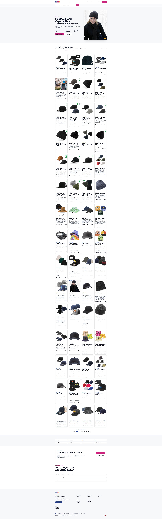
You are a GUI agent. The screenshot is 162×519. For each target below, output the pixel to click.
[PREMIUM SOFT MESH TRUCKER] (61, 310)
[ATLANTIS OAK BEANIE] (74, 135)
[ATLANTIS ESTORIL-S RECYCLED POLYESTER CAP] (61, 109)
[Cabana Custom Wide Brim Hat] (74, 210)
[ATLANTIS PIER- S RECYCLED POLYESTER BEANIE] (87, 135)
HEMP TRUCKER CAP (86, 268)
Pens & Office (78, 501)
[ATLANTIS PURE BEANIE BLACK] (100, 135)
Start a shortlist (104, 48)
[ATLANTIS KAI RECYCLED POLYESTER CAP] (100, 109)
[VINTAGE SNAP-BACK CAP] (61, 411)
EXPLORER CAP (85, 243)
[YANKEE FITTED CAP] (100, 411)
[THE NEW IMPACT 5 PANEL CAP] (100, 385)
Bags (83, 440)
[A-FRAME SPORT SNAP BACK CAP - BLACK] (74, 60)
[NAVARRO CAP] (87, 286)
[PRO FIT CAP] (74, 310)
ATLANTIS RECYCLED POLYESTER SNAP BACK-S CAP (87, 169)
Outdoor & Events (98, 442)
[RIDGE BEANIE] (100, 310)
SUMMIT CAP (59, 393)
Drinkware (71, 440)
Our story (56, 506)
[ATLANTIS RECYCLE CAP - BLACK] (74, 160)
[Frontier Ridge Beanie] (61, 261)
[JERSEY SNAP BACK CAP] (61, 286)
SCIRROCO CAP (72, 344)
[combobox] (67, 5)
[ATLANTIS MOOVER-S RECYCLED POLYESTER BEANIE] (61, 135)
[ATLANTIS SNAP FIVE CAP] (100, 160)
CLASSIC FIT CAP (85, 218)
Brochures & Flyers (89, 497)
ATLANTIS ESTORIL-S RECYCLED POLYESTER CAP (61, 118)
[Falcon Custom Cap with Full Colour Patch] (100, 235)
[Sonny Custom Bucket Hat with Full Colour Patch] (100, 336)
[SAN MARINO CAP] (61, 336)
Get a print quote (89, 501)
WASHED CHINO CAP (73, 418)
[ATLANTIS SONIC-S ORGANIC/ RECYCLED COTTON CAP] (61, 185)
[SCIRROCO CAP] (74, 336)
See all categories (68, 34)
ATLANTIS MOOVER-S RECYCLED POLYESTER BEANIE (61, 144)
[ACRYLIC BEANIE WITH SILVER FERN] (87, 60)
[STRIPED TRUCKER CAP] (100, 361)
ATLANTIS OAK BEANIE (73, 143)
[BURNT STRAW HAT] (61, 210)
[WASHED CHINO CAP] (74, 411)
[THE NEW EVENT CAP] (87, 385)
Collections (99, 497)
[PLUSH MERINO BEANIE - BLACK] (100, 286)
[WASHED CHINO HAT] (87, 411)
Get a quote (104, 1)
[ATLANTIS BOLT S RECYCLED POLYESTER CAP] (74, 84)
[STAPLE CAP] (61, 361)
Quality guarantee (57, 507)
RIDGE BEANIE (98, 317)
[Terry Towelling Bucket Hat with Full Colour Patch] (74, 385)
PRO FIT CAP (71, 317)
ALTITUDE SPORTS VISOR (100, 68)
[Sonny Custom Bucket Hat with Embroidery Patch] (87, 336)
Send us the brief (58, 502)
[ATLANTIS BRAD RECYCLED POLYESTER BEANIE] (87, 84)
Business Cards (89, 496)
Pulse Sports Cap (85, 317)
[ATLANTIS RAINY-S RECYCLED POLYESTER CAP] (61, 160)
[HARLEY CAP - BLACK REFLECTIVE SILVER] (74, 261)
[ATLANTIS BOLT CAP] (61, 84)
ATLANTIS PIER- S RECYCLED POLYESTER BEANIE (87, 144)
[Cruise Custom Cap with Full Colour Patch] (100, 210)
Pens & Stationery (59, 442)
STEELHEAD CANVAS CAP (74, 369)
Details (105, 74)
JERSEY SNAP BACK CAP (61, 293)
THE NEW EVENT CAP (86, 393)
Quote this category (59, 34)
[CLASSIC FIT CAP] (87, 210)
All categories (78, 502)
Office (83, 442)
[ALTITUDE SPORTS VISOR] (100, 60)
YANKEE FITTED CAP (99, 418)
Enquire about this (98, 74)
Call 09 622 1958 (101, 455)
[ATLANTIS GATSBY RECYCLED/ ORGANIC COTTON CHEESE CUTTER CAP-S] (74, 109)
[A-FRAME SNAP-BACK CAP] (61, 60)
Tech (96, 440)
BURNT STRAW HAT (60, 218)
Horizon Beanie (98, 268)
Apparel (58, 440)
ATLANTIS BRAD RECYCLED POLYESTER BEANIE (87, 93)
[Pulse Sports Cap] (87, 310)
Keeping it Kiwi (57, 508)
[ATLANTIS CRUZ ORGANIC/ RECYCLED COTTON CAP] (100, 84)
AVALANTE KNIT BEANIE (100, 193)
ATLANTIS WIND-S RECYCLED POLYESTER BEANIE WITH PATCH (87, 194)
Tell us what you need (100, 452)
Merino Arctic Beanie (73, 293)
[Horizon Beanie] (100, 261)
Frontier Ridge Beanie (60, 268)
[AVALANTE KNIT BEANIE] (100, 185)
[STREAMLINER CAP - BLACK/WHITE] (87, 361)
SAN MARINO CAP (59, 344)
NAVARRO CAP (85, 293)
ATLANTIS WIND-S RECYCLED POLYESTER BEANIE (74, 194)
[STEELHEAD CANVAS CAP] (74, 361)
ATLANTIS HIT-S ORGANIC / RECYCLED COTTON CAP (86, 118)
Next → (89, 431)
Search (77, 5)
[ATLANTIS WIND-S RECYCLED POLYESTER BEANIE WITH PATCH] (87, 185)
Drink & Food (71, 442)
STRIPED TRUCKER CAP (100, 369)
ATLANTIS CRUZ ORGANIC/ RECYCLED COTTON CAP (99, 93)
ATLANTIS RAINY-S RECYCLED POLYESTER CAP (61, 169)
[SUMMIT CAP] (61, 385)
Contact (56, 509)
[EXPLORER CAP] (87, 235)
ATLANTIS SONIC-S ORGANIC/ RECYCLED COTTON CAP (60, 194)
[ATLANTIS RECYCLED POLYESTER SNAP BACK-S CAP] (87, 160)
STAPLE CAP (58, 369)
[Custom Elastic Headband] (61, 235)
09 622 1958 (99, 1)
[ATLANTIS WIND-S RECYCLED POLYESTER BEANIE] (74, 185)
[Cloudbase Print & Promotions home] (57, 2)
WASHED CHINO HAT (86, 418)
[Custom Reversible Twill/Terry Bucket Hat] (74, 235)
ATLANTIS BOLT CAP (60, 92)
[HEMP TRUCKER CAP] (87, 261)
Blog (98, 496)
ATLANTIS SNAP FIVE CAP (100, 168)
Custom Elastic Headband (61, 243)
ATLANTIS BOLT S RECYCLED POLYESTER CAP (74, 93)
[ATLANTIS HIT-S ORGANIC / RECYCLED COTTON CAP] (87, 109)
